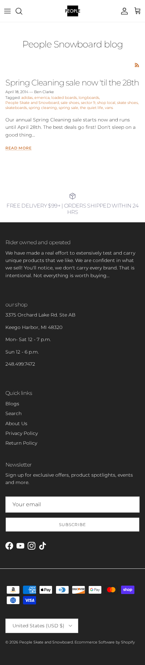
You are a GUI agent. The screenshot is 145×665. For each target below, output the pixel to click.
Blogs (12, 404)
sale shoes (70, 102)
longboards (89, 97)
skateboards (16, 107)
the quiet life (91, 107)
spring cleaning (43, 107)
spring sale (68, 107)
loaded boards (64, 97)
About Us (16, 423)
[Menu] (7, 11)
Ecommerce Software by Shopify (105, 642)
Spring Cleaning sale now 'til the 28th (72, 82)
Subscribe (72, 524)
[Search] (22, 11)
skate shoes (127, 102)
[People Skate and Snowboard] (72, 11)
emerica (42, 97)
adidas (27, 97)
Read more (18, 148)
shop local (106, 102)
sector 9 (88, 102)
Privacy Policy (21, 433)
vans (109, 107)
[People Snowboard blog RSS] (137, 65)
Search (13, 413)
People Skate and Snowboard (32, 102)
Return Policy (21, 443)
